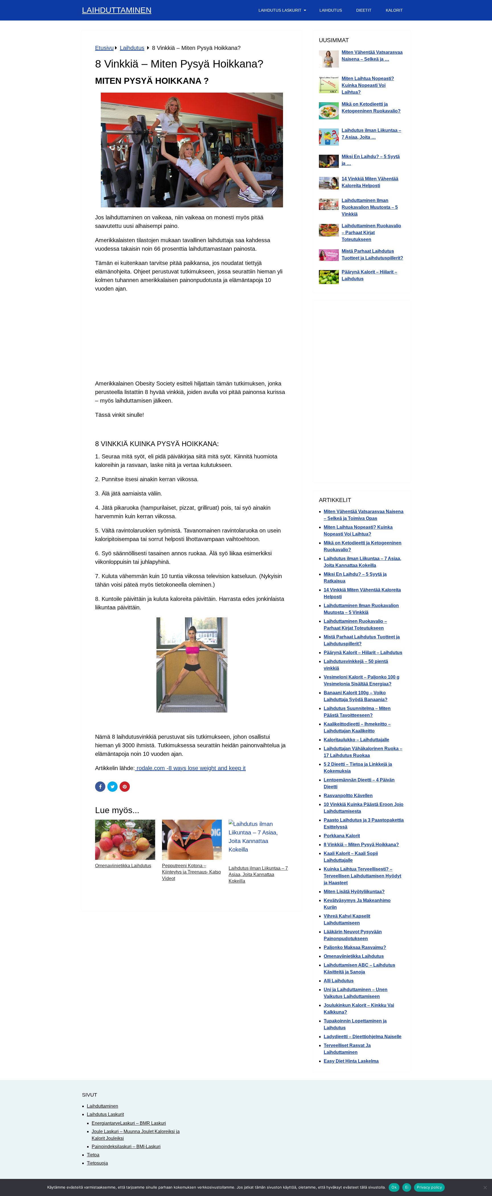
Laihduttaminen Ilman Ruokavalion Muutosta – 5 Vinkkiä (370, 207)
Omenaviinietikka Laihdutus (123, 865)
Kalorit (394, 10)
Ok (394, 1187)
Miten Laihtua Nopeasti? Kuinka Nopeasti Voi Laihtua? (368, 85)
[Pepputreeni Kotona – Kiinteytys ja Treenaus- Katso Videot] (192, 840)
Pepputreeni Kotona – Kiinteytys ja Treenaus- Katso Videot (191, 872)
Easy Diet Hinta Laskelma (351, 1061)
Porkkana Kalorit (342, 835)
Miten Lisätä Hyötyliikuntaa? (354, 891)
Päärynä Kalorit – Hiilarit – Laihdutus (369, 275)
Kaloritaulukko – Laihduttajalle (356, 739)
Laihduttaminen (116, 10)
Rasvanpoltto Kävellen (348, 795)
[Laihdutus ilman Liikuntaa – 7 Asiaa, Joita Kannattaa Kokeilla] (259, 841)
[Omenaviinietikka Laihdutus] (125, 840)
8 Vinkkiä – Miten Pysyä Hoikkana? (361, 844)
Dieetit (364, 10)
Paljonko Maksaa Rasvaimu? (355, 947)
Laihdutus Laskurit (280, 10)
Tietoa (93, 1154)
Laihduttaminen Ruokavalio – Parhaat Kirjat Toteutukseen (371, 232)
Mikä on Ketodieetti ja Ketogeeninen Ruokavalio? (371, 107)
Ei (407, 1187)
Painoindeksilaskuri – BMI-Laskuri (126, 1146)
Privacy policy (429, 1187)
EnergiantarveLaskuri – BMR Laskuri (129, 1123)
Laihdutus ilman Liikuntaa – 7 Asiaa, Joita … (371, 134)
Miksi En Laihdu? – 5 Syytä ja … (371, 160)
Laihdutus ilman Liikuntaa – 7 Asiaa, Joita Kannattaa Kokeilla (258, 874)
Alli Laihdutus (339, 980)
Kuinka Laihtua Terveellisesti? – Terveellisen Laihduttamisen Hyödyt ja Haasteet (362, 876)
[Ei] (485, 1187)
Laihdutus (330, 10)
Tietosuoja (97, 1163)
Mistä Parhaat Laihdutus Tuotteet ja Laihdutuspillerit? (372, 254)
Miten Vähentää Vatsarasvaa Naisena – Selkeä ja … (372, 56)
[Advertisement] (192, 338)
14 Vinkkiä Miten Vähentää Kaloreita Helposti (370, 182)
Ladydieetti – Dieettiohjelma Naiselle (362, 1036)
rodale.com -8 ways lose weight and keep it (190, 768)
